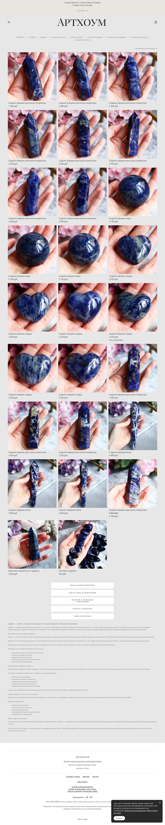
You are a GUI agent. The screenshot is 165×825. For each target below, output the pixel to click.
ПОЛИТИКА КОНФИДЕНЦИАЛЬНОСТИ (82, 787)
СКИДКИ (32, 37)
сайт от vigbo (82, 819)
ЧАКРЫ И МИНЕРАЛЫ (82, 616)
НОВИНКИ (20, 37)
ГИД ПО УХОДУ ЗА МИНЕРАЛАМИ (82, 593)
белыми (63, 627)
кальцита (87, 641)
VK (87, 11)
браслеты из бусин (59, 37)
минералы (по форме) (139, 37)
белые (23, 707)
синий (23, 705)
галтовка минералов (95, 37)
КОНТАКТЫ (86, 777)
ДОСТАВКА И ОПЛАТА (73, 777)
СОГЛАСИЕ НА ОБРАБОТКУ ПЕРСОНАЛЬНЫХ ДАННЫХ (82, 791)
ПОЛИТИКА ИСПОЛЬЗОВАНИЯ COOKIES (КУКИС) (82, 789)
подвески (43, 37)
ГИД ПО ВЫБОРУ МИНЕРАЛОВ (82, 585)
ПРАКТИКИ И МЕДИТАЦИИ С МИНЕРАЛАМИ (82, 601)
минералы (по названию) (116, 37)
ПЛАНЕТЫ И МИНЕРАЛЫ (82, 609)
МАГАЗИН (96, 777)
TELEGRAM (81, 11)
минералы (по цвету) (82, 40)
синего (43, 627)
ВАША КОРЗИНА (82, 782)
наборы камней (76, 37)
